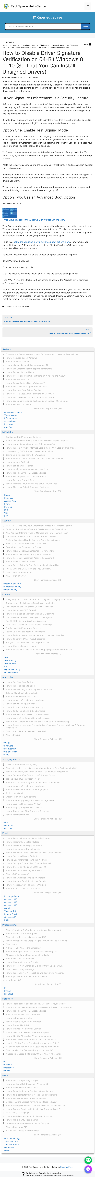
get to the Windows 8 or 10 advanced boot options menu (42, 242)
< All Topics (9, 42)
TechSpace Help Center (29, 6)
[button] (47, 349)
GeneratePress (66, 1167)
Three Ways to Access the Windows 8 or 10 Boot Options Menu (33, 220)
